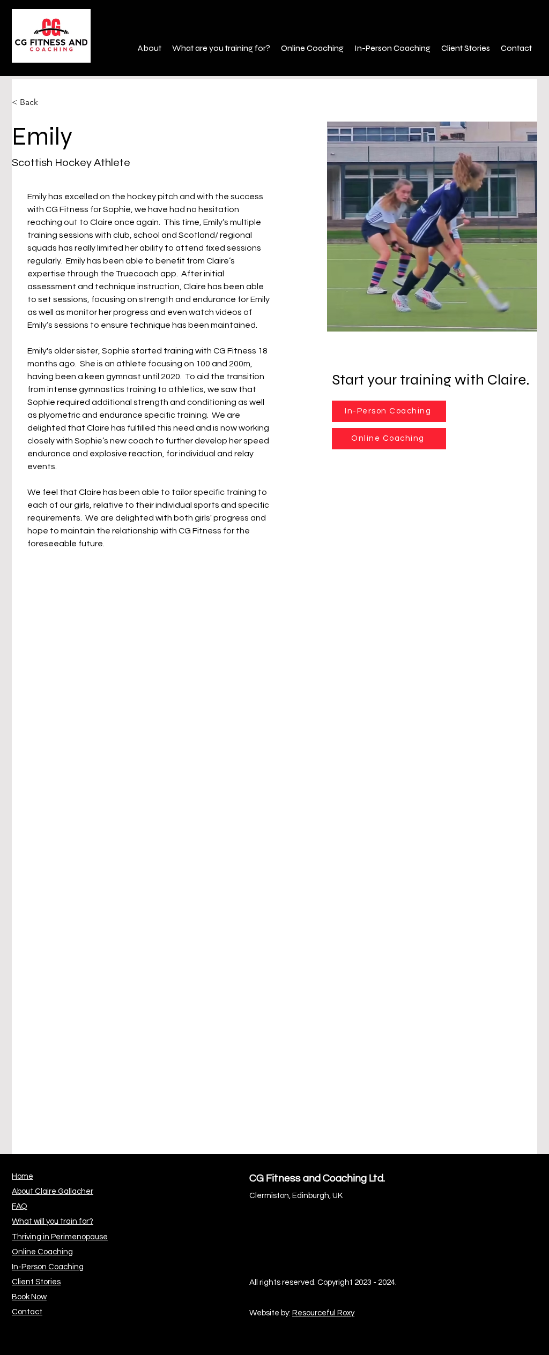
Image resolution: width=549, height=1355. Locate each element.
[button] (149, 48)
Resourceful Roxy (323, 1313)
